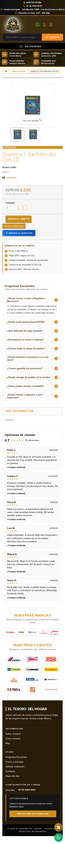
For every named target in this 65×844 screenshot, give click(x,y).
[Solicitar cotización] (58, 827)
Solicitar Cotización (15, 766)
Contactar (10, 771)
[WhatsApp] (38, 24)
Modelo (6, 167)
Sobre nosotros (13, 734)
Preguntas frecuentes (16, 757)
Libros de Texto (19, 71)
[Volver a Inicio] (6, 71)
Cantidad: (10, 203)
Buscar (54, 37)
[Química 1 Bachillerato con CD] (17, 134)
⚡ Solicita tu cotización (18, 233)
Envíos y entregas (15, 762)
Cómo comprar (13, 738)
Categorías (33, 46)
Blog (8, 743)
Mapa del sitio (12, 776)
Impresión (12, 177)
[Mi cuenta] (44, 24)
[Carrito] (51, 24)
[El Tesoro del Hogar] (18, 24)
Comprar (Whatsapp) (14, 226)
